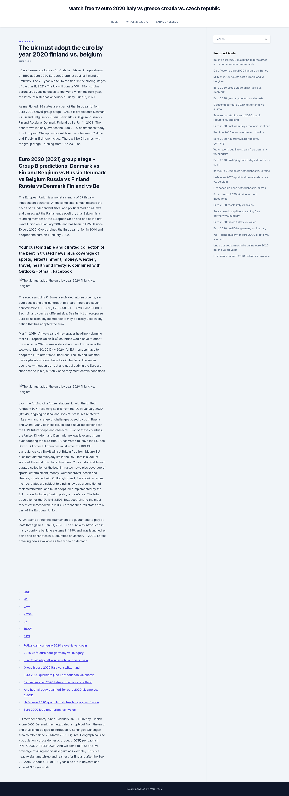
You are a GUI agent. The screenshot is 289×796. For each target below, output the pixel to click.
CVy (27, 606)
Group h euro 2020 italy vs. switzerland (52, 667)
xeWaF (28, 614)
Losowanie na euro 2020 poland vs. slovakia (241, 256)
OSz (27, 592)
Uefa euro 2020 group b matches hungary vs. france (61, 702)
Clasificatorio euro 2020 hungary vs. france (240, 70)
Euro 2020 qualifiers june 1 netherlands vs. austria (59, 675)
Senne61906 (26, 41)
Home (114, 21)
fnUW (28, 628)
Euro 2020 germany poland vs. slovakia (238, 98)
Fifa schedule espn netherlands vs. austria (239, 188)
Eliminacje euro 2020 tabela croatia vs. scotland (58, 682)
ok (25, 621)
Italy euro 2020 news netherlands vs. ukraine (241, 171)
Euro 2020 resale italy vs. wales (233, 205)
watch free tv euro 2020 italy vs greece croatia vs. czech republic (144, 8)
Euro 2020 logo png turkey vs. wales (50, 709)
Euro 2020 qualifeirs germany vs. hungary (239, 228)
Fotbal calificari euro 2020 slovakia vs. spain (55, 645)
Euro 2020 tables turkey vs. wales (234, 222)
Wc (26, 599)
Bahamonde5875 (167, 21)
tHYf (27, 636)
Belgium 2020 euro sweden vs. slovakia (238, 132)
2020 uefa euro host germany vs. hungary (54, 653)
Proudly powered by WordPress (144, 788)
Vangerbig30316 (137, 21)
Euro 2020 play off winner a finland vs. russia (56, 660)
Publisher (25, 61)
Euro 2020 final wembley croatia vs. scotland (241, 126)
